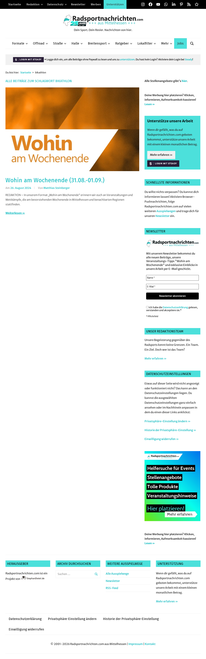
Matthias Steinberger (56, 188)
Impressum (135, 644)
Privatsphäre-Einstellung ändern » (167, 421)
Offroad (38, 43)
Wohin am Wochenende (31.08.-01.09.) (54, 180)
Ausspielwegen (166, 211)
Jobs (180, 43)
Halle (75, 43)
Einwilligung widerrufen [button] (26, 629)
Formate (18, 43)
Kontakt (150, 644)
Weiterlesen (13, 213)
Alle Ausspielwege (117, 573)
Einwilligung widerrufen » (162, 439)
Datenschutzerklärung (175, 307)
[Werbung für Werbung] (172, 520)
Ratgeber (122, 43)
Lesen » (150, 104)
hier (184, 81)
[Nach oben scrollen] (200, 653)
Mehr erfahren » (161, 155)
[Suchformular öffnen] (192, 43)
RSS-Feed (112, 588)
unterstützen (127, 59)
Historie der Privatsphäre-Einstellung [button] (131, 619)
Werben (96, 4)
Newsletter (78, 4)
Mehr (165, 43)
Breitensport (97, 43)
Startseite (14, 4)
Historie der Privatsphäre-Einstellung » (170, 430)
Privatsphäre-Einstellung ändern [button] (72, 619)
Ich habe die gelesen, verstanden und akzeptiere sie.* (172, 309)
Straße (58, 43)
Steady (188, 59)
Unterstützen (115, 4)
